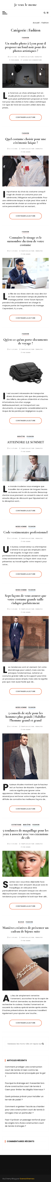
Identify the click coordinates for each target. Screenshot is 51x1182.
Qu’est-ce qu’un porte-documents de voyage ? (25, 341)
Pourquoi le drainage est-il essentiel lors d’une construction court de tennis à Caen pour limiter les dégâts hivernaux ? (25, 1086)
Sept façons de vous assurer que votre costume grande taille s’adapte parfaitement (25, 599)
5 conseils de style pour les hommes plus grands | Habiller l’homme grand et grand (26, 716)
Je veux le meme (25, 5)
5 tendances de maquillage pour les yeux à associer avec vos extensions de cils (25, 834)
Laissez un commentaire (32, 60)
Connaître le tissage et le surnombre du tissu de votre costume (25, 241)
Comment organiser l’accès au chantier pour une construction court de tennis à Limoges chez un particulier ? (25, 1109)
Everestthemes (27, 1178)
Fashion (25, 38)
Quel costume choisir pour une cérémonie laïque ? (25, 141)
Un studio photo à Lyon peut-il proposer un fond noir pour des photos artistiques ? (25, 47)
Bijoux (21, 922)
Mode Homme (21, 526)
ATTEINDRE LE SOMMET (25, 442)
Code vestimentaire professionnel (25, 532)
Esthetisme (16, 825)
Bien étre (21, 436)
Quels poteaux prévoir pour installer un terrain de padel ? (24, 1098)
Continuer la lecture (25, 117)
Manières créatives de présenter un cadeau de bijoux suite (25, 929)
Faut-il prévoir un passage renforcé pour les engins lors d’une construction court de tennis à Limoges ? (25, 1122)
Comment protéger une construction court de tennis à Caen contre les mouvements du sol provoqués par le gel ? (25, 1071)
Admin (16, 60)
